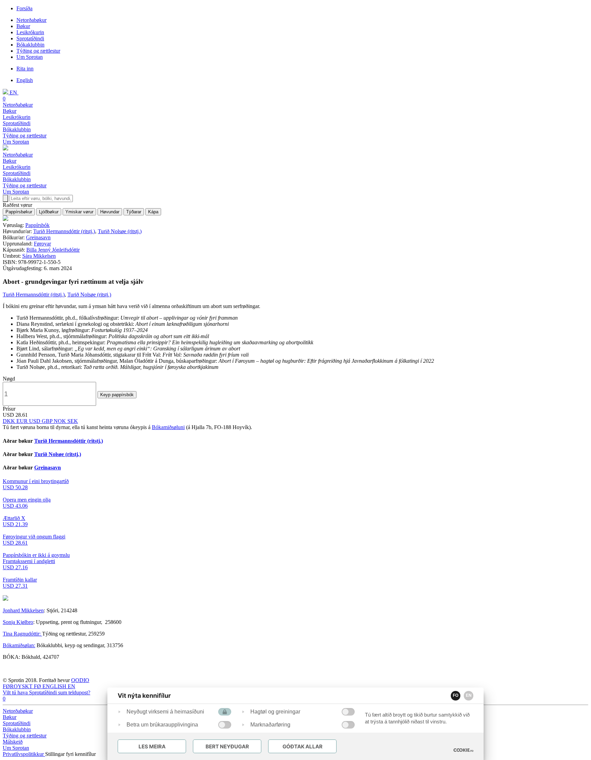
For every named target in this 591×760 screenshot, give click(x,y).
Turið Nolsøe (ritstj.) (120, 231)
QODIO (80, 680)
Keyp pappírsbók (117, 394)
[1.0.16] (463, 750)
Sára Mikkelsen (39, 256)
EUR (22, 421)
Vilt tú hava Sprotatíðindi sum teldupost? (46, 692)
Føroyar (42, 243)
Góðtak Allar (303, 746)
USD (35, 421)
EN (469, 695)
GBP (48, 421)
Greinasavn (38, 237)
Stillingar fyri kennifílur (70, 754)
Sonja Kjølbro (18, 622)
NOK (60, 421)
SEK (72, 421)
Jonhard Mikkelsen (23, 610)
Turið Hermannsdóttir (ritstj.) (64, 231)
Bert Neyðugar (227, 746)
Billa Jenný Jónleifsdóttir (53, 250)
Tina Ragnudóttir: (22, 634)
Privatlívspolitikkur (24, 754)
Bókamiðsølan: (19, 645)
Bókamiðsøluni (168, 427)
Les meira (152, 746)
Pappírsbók (37, 225)
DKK (9, 421)
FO (455, 695)
